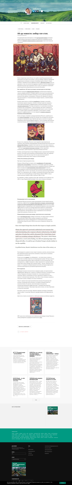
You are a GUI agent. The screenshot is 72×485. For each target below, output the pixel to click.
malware (27, 436)
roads (39, 437)
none (51, 436)
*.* (21, 23)
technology (51, 437)
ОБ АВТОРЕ (6, 1)
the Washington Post (25, 216)
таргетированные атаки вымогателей (36, 167)
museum (42, 436)
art (27, 433)
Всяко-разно (26, 23)
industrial (38, 434)
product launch (33, 437)
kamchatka (55, 434)
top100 (13, 438)
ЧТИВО (17, 1)
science (46, 437)
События (42, 23)
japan (51, 434)
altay (25, 433)
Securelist (47, 453)
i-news (34, 434)
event (20, 434)
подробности (36, 101)
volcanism (28, 438)
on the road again (15, 437)
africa (13, 433)
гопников (24, 40)
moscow (38, 436)
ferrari (30, 434)
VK (36, 11)
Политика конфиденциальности (51, 446)
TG (33, 11)
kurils (13, 436)
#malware (37, 28)
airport (21, 433)
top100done (18, 438)
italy (42, 434)
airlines (17, 433)
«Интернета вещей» (45, 82)
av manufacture (37, 433)
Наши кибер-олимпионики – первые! (52, 353)
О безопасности (34, 23)
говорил (27, 257)
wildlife (32, 438)
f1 (27, 434)
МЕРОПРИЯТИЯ (12, 1)
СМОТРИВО (21, 1)
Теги (24, 1)
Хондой (19, 146)
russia (42, 437)
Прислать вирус (48, 447)
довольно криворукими (23, 106)
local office (18, 436)
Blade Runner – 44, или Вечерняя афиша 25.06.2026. (19, 379)
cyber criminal (15, 434)
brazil (46, 433)
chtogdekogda (54, 433)
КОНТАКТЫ (28, 1)
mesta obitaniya (33, 436)
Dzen (38, 11)
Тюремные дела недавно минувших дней (36, 379)
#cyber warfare (27, 28)
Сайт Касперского (48, 449)
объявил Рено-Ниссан (22, 145)
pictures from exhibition (24, 437)
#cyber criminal (20, 28)
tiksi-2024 (56, 437)
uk (24, 438)
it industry (47, 434)
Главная (2, 1)
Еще (36, 399)
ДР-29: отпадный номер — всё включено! (19, 353)
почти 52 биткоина (24, 117)
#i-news (33, 28)
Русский (67, 1)
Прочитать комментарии (24, 326)
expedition (24, 434)
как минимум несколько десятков (31, 148)
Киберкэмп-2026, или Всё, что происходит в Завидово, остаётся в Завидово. (36, 354)
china (49, 433)
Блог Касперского (48, 451)
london (22, 436)
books (43, 433)
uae (22, 438)
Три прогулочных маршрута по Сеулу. (51, 379)
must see (47, 436)
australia (31, 433)
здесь (40, 317)
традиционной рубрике (42, 37)
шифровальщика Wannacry (33, 91)
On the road (48, 23)
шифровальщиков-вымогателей (34, 40)
